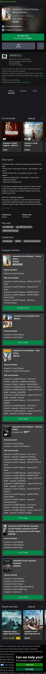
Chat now (29, 665)
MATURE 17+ (14, 55)
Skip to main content (8, 1)
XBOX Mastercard (14, 659)
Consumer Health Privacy (10, 667)
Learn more (26, 82)
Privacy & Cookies (7, 670)
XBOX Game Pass (29, 646)
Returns (10, 656)
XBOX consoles (6, 646)
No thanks (29, 669)
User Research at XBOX (9, 654)
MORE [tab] (35, 91)
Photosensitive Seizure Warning (30, 651)
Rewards (3, 659)
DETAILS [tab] (11, 91)
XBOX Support (24, 648)
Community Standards (8, 651)
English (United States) (8, 662)
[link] (11, 137)
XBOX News (13, 648)
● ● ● (41, 46)
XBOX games (17, 646)
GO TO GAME (23, 342)
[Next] (42, 118)
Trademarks (4, 672)
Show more (5, 208)
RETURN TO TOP (23, 308)
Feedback (34, 648)
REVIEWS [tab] (23, 91)
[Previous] (37, 118)
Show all (31, 118)
